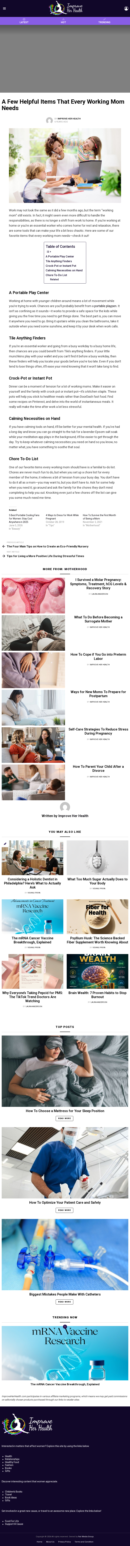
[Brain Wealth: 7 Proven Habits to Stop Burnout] (97, 971)
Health (8, 1456)
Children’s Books (13, 1491)
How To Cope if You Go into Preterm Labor (98, 656)
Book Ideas (11, 1497)
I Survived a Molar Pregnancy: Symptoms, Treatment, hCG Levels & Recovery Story (98, 584)
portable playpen (105, 306)
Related (54, 279)
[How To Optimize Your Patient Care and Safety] (65, 1162)
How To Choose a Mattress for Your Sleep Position (65, 1111)
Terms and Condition (84, 1542)
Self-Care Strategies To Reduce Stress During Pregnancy (98, 731)
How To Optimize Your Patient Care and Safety (65, 1202)
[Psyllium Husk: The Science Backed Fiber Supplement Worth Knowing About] (97, 916)
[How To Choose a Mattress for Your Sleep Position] (65, 1071)
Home (39, 1542)
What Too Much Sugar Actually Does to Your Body (97, 881)
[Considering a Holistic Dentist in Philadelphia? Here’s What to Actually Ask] (32, 857)
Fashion (9, 1465)
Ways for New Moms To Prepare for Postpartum (98, 694)
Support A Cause (14, 1524)
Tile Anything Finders (59, 261)
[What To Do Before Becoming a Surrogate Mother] (33, 633)
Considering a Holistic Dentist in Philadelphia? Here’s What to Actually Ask (32, 883)
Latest (24, 22)
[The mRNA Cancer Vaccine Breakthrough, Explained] (32, 916)
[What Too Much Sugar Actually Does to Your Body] (97, 857)
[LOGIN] (126, 8)
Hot (63, 22)
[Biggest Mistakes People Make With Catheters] (65, 1254)
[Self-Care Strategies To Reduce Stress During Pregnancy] (33, 745)
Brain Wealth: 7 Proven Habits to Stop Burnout (97, 995)
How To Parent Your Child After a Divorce (98, 769)
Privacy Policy (64, 1542)
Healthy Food (12, 1462)
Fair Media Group (86, 1536)
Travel (8, 1494)
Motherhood (75, 569)
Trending (104, 22)
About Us (50, 1542)
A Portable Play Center (60, 256)
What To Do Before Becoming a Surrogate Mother (98, 619)
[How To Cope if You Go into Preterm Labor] (33, 670)
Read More (64, 1118)
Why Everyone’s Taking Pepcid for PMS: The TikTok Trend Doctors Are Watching (32, 997)
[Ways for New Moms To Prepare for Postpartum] (33, 708)
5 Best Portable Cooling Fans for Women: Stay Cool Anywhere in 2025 (24, 518)
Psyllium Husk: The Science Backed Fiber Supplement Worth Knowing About (97, 940)
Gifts (7, 1471)
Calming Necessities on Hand (64, 270)
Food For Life (12, 1521)
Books (8, 1468)
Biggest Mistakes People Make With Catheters (65, 1294)
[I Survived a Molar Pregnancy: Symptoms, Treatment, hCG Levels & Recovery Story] (33, 595)
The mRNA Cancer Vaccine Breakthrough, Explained (32, 940)
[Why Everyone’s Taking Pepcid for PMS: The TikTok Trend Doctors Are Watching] (32, 971)
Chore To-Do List (56, 275)
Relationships (12, 1459)
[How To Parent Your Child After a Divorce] (33, 782)
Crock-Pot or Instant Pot (61, 265)
